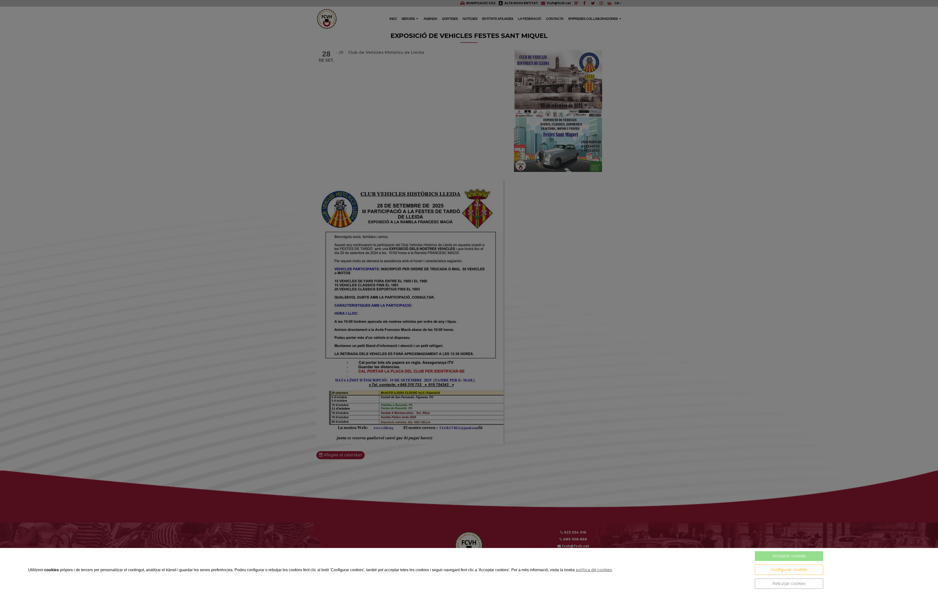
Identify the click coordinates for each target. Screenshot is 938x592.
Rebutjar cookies (788, 583)
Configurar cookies (789, 569)
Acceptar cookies (789, 556)
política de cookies (594, 570)
